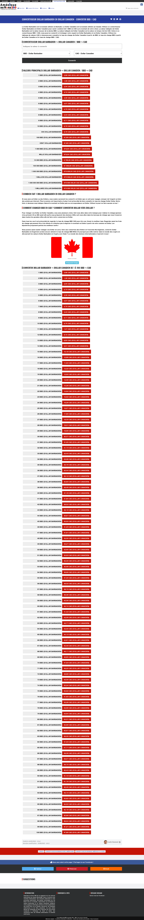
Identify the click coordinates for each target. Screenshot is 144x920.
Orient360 (79, 1)
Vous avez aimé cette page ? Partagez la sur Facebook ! (73, 862)
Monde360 (5, 1)
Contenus (44, 8)
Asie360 (19, 1)
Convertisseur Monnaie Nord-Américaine (60, 851)
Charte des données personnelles (81, 918)
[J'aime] (111, 19)
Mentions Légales (50, 918)
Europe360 (35, 1)
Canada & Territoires (32, 8)
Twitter (39, 869)
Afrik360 (12, 1)
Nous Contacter (94, 918)
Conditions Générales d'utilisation (63, 918)
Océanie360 (71, 1)
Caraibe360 (27, 1)
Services (52, 8)
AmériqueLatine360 (45, 1)
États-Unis (21, 8)
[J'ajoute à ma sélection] (114, 19)
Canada (41, 851)
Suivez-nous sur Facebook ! (97, 895)
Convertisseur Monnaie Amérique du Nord (90, 851)
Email (107, 869)
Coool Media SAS (61, 917)
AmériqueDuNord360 (59, 1)
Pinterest (72, 869)
